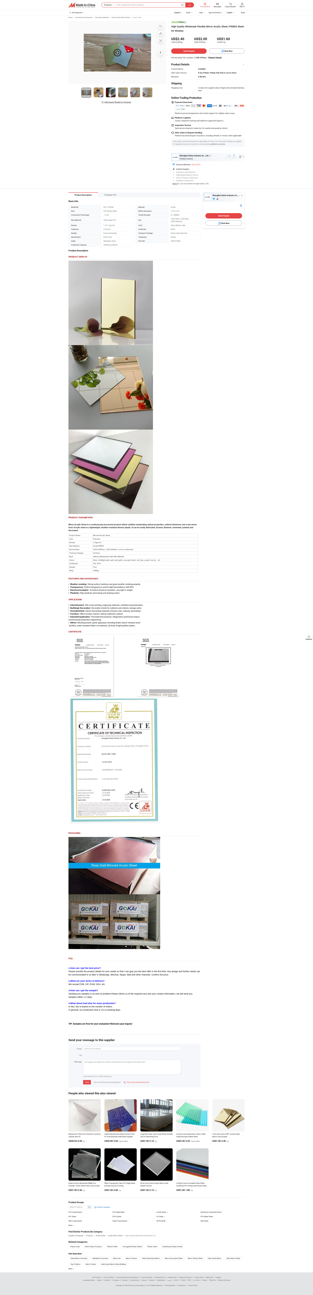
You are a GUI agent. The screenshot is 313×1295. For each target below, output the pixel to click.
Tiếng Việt (212, 1280)
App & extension (215, 12)
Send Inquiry (189, 51)
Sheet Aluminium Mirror (151, 1258)
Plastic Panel (152, 1246)
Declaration (182, 1285)
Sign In (175, 183)
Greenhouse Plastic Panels (172, 1246)
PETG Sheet (116, 1216)
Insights (218, 1277)
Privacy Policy (192, 1285)
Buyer (188, 12)
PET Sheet (72, 1216)
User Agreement (170, 1285)
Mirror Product (131, 1258)
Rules (243, 12)
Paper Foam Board (119, 1221)
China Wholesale (146, 1277)
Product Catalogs (103, 1207)
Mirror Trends (91, 1264)
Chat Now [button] (228, 51)
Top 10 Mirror (75, 1264)
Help (201, 12)
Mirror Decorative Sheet (174, 1258)
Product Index (198, 1277)
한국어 (176, 1280)
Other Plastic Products (93, 1246)
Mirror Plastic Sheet (195, 1258)
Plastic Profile (112, 1246)
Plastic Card (75, 1246)
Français (125, 1280)
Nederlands (161, 1280)
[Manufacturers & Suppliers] (81, 5)
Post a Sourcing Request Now (136, 1082)
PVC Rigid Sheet (118, 1212)
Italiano (144, 1280)
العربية (170, 1280)
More (70, 1269)
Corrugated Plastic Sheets (132, 1246)
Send (87, 1082)
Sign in (242, 6)
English (99, 1280)
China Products (109, 1277)
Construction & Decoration (84, 17)
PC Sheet (159, 1216)
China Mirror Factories (78, 1258)
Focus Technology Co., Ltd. (141, 1285)
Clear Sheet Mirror (214, 1258)
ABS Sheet (204, 1221)
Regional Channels (185, 1277)
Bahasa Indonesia (224, 1280)
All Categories (77, 12)
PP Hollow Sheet (207, 1216)
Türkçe (204, 1280)
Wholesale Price (160, 1277)
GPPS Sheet (161, 1221)
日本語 (183, 1280)
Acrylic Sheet (161, 1212)
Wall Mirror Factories (100, 1258)
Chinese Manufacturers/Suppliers (127, 1277)
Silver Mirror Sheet (233, 1258)
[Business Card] (241, 205)
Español (107, 1280)
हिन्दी (189, 1280)
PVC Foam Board (75, 1212)
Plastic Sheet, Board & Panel (121, 17)
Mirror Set (117, 1258)
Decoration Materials (102, 17)
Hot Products (96, 1277)
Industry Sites (172, 1277)
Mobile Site (209, 1277)
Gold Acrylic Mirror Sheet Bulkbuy (113, 1264)
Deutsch (152, 1280)
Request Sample (215, 57)
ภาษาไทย (196, 1280)
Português (115, 1280)
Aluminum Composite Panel (211, 1212)
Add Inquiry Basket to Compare (117, 102)
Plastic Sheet (137, 17)
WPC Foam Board (75, 1221)
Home (70, 17)
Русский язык (134, 1280)
